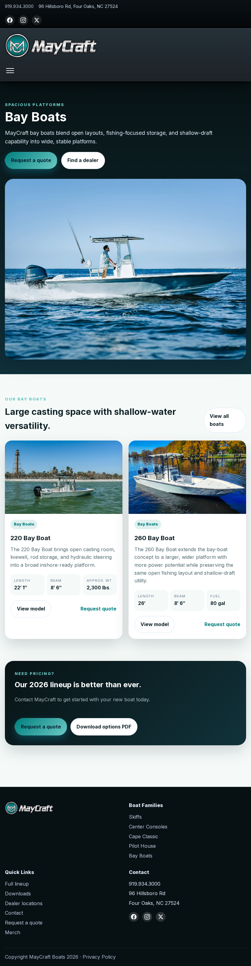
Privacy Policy (99, 957)
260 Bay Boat (154, 538)
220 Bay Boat (30, 538)
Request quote (98, 609)
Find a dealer (83, 160)
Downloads (18, 893)
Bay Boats (140, 856)
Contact (14, 913)
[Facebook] (10, 20)
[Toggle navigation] (10, 70)
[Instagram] (23, 20)
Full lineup (17, 884)
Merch (12, 932)
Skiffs (135, 817)
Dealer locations (24, 903)
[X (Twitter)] (37, 20)
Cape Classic (143, 836)
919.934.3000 (19, 6)
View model (31, 609)
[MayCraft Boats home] (51, 45)
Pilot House (142, 846)
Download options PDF (104, 727)
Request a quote (31, 160)
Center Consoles (148, 827)
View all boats (219, 420)
